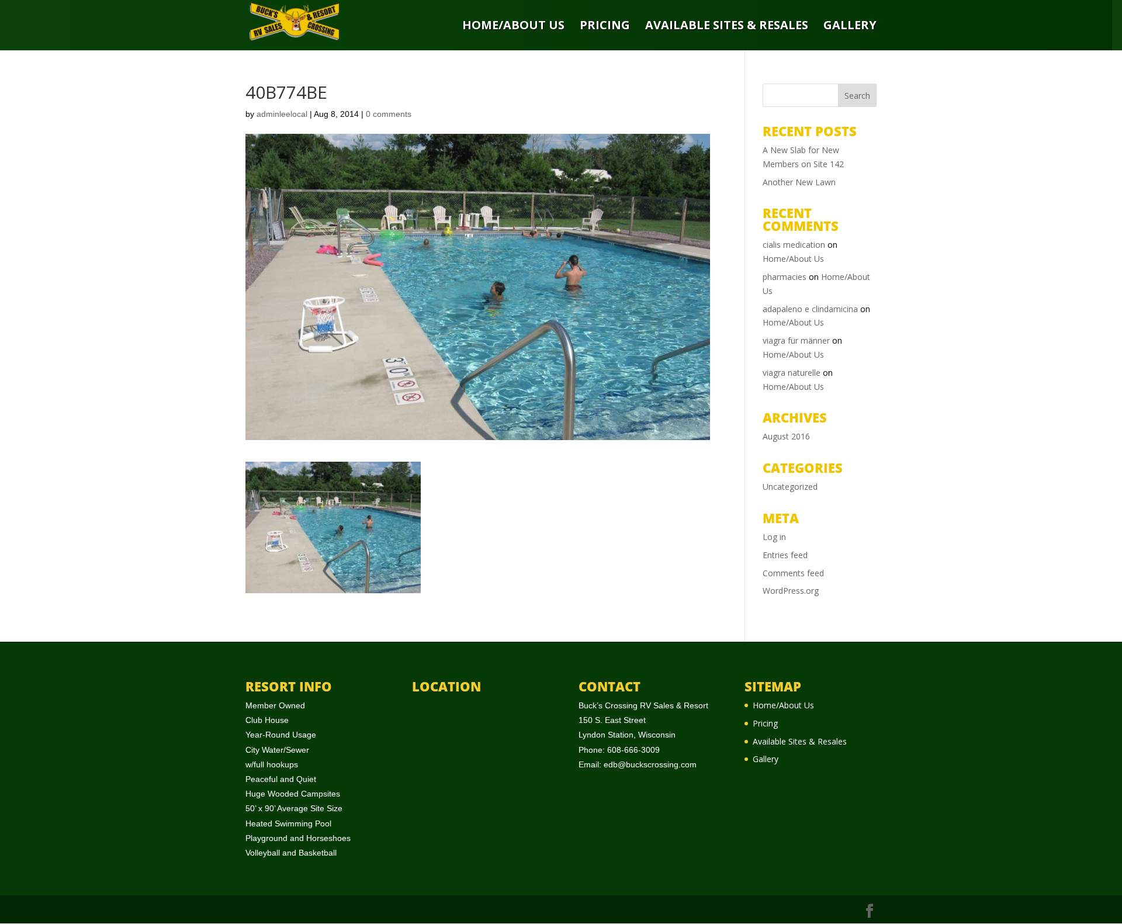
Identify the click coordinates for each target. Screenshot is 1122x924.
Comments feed (793, 573)
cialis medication (794, 244)
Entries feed (785, 554)
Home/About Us (513, 26)
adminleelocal (282, 114)
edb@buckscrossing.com (650, 764)
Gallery (850, 26)
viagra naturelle (791, 372)
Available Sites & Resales (726, 26)
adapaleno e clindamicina (810, 308)
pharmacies (784, 276)
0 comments (388, 114)
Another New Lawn (799, 182)
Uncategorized (790, 486)
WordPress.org (791, 590)
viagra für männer (796, 340)
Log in (774, 536)
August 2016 (786, 436)
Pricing (605, 26)
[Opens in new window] (870, 911)
